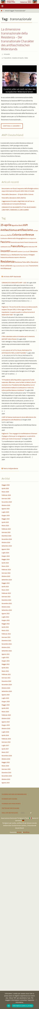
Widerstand (7, 267)
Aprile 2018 (5, 734)
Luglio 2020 (5, 697)
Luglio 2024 (5, 552)
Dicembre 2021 (6, 640)
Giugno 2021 (6, 660)
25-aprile (6, 224)
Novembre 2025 (7, 501)
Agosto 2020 (6, 694)
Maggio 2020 (6, 704)
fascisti (22, 241)
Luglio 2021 (5, 656)
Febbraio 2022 (6, 633)
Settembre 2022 (7, 609)
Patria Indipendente (10, 467)
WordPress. (26, 831)
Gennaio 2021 (6, 677)
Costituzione (4, 237)
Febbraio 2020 (6, 714)
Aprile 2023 (5, 585)
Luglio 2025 (5, 511)
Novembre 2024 (7, 538)
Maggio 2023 (6, 582)
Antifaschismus (9, 229)
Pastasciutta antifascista (7, 256)
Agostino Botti (17, 224)
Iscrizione (20, 250)
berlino (9, 234)
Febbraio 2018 (6, 738)
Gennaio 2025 (6, 531)
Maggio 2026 (6, 484)
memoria (4, 254)
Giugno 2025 (6, 514)
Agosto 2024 (6, 548)
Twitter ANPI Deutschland (10, 807)
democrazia (12, 237)
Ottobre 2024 (6, 541)
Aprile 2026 (5, 487)
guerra (26, 245)
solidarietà (8, 265)
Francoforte (7, 57)
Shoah (3, 265)
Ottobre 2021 (6, 646)
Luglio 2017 (5, 744)
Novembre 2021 (7, 643)
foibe (9, 245)
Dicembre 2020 (6, 680)
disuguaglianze (21, 237)
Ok (9, 1006)
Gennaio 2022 (6, 636)
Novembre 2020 (7, 684)
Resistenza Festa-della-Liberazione (26, 261)
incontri (5, 250)
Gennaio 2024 (6, 572)
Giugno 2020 (6, 700)
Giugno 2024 (6, 555)
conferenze (27, 233)
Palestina (25, 254)
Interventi (14, 250)
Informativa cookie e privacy (22, 1006)
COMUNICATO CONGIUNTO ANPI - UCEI (14, 282)
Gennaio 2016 (6, 768)
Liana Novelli (26, 250)
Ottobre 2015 (6, 778)
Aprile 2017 (5, 748)
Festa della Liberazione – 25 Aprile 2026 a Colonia (17, 193)
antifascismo (25, 229)
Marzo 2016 (5, 765)
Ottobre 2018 (6, 727)
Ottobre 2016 (6, 758)
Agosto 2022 (6, 613)
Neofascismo (16, 254)
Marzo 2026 (5, 491)
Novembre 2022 (7, 602)
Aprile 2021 (5, 667)
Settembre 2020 (7, 690)
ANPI (25, 224)
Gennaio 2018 (6, 741)
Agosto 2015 (6, 782)
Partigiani (32, 254)
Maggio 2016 (6, 761)
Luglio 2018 (5, 731)
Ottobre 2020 (6, 687)
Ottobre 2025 (6, 504)
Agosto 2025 (6, 508)
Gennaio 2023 (6, 596)
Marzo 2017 (5, 751)
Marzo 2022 (5, 629)
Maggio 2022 (6, 623)
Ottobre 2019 (6, 717)
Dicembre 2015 (6, 771)
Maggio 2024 (6, 558)
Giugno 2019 (6, 724)
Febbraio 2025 (6, 528)
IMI (36, 245)
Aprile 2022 (5, 626)
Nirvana (19, 831)
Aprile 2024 (5, 562)
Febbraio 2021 (6, 673)
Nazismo (9, 254)
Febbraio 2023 (6, 592)
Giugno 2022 (6, 619)
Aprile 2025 (5, 521)
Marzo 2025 (5, 525)
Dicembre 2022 (6, 599)
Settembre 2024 (7, 545)
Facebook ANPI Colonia (9, 798)
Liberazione (33, 250)
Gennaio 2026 (6, 498)
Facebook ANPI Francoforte (11, 802)
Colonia (16, 233)
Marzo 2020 (5, 711)
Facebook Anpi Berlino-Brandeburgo (14, 793)
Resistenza (8, 260)
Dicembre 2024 (6, 535)
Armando (7, 54)
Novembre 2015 (7, 775)
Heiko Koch (31, 245)
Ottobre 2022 (6, 606)
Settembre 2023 (7, 579)
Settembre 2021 (7, 650)
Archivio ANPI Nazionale (12, 275)
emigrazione (33, 237)
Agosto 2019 (6, 721)
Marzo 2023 (5, 589)
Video (26, 57)
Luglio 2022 (5, 616)
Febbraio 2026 (6, 494)
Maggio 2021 (6, 663)
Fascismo (5, 240)
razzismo (16, 256)
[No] (36, 1000)
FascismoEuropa (15, 241)
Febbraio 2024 (6, 569)
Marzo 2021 (5, 670)
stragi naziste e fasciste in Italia (20, 265)
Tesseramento (33, 265)
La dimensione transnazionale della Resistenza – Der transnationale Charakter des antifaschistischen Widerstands (17, 39)
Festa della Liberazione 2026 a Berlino (14, 197)
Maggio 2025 (6, 518)
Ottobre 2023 (6, 575)
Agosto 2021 (6, 653)
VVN (2, 267)
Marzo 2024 (5, 565)
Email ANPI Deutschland (10, 812)
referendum (22, 256)
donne (27, 237)
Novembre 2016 (7, 755)
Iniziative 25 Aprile (18, 57)
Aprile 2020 (5, 707)
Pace (21, 254)
